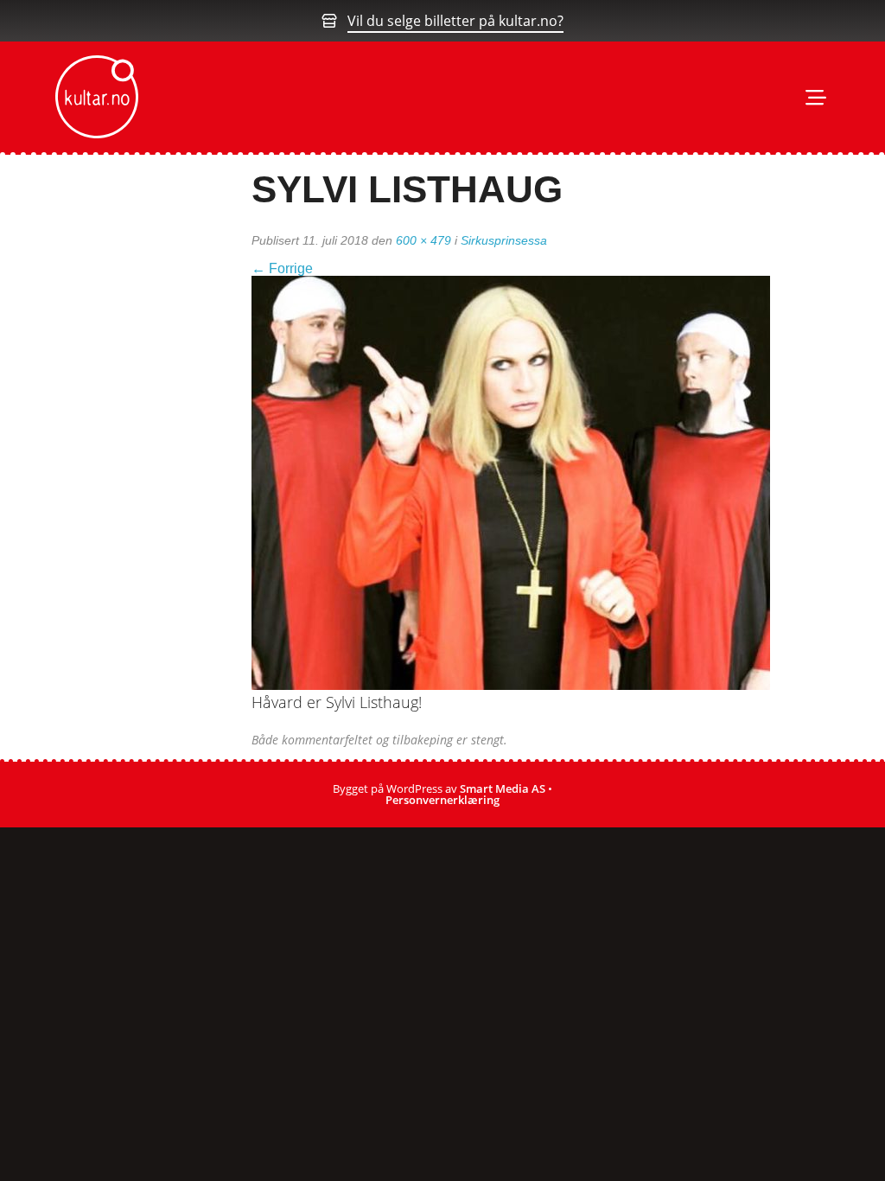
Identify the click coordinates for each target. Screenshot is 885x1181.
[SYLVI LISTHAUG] (510, 481)
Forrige (282, 268)
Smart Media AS (502, 788)
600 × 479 (423, 240)
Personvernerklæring (442, 800)
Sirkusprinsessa (504, 240)
